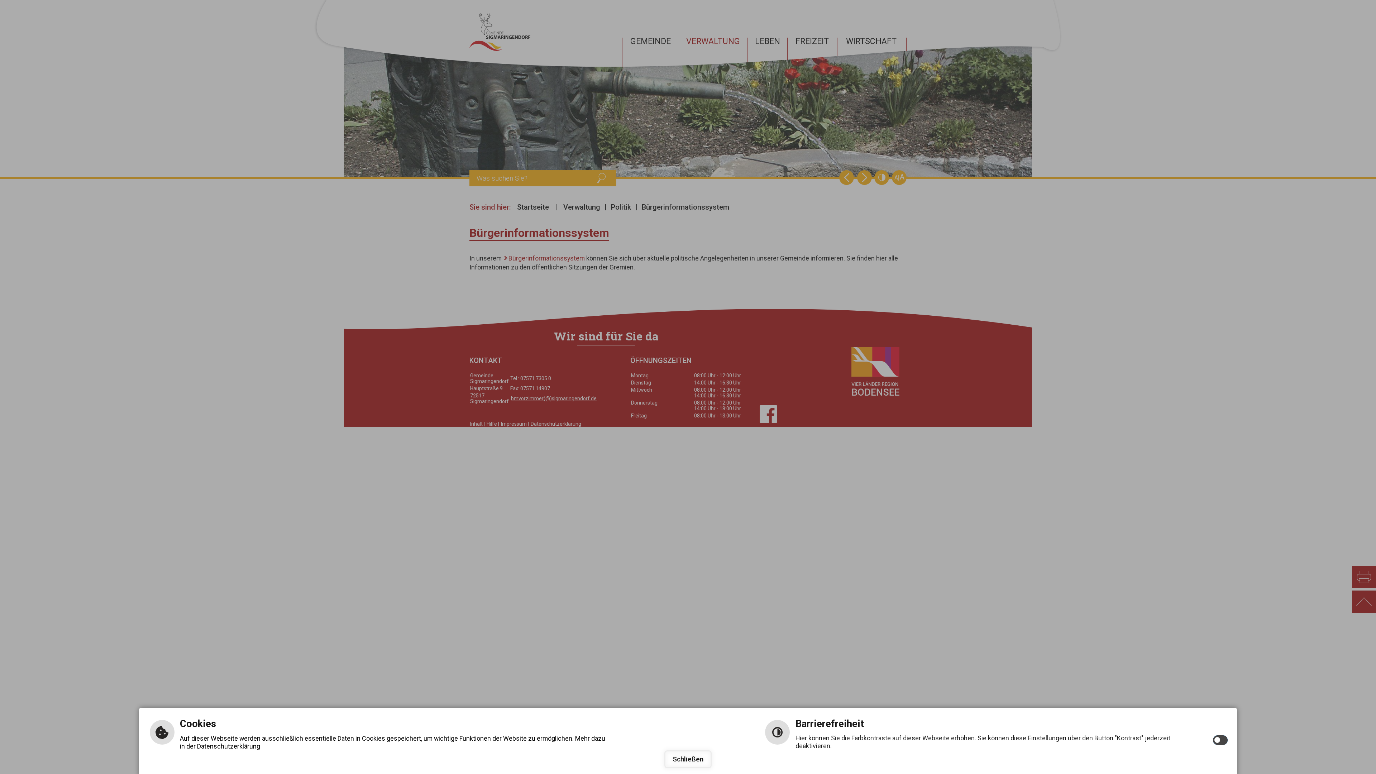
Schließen (688, 759)
